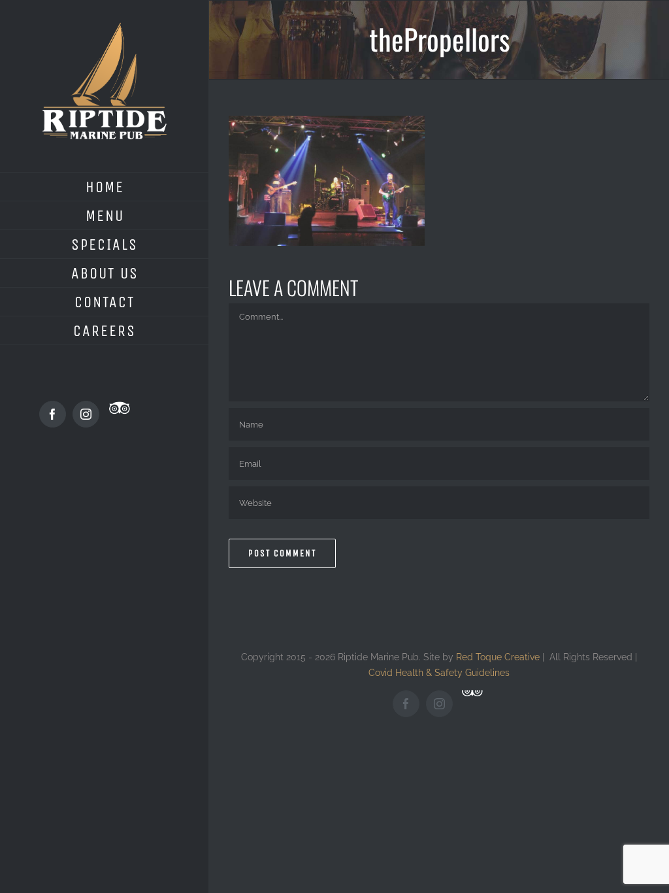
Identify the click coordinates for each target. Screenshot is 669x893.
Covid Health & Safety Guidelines (439, 672)
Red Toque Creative (498, 656)
